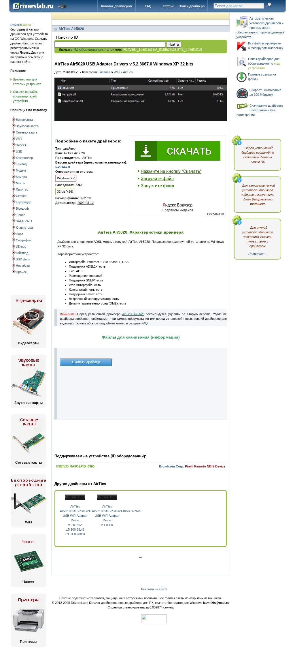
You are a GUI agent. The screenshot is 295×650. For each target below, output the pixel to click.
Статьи (168, 6)
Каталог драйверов (116, 6)
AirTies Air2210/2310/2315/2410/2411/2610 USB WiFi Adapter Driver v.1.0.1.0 (116, 516)
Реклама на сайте (154, 589)
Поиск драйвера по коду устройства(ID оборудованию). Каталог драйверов (41, 11)
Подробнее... (257, 254)
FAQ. (145, 323)
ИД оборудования (88, 50)
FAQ (148, 6)
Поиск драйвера (192, 6)
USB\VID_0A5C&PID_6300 (75, 466)
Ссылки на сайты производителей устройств (25, 96)
